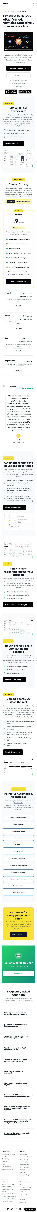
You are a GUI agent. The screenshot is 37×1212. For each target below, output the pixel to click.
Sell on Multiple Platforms (9, 1194)
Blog (21, 1184)
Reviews (22, 1197)
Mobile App (23, 1172)
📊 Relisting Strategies (18, 831)
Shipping (22, 1170)
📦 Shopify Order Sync (18, 858)
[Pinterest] (24, 1209)
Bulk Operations (24, 1167)
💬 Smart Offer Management (18, 817)
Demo (16, 75)
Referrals (22, 1199)
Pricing (4, 1164)
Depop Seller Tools (7, 1201)
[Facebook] (16, 1209)
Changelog (23, 1202)
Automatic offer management (18, 244)
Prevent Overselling (13, 680)
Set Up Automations (13, 507)
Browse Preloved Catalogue (25, 1190)
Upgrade (19, 306)
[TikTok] (12, 1209)
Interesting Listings (25, 1187)
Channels (5, 1161)
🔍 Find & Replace (18, 845)
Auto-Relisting (24, 1162)
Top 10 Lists (23, 1194)
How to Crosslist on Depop (8, 1190)
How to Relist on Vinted (9, 1199)
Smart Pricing (24, 1159)
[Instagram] (8, 1209)
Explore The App (16, 68)
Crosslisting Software (8, 1154)
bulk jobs (20, 805)
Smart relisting (18, 803)
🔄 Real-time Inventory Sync (18, 865)
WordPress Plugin (25, 1175)
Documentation (6, 1166)
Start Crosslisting (11, 143)
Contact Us (18, 370)
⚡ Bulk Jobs (18, 838)
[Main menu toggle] (33, 3)
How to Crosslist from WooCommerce (8, 1185)
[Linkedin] (20, 1209)
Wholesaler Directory (15, 274)
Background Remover (26, 1157)
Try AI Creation (11, 752)
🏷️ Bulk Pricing (18, 851)
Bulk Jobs (10, 488)
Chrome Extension (7, 1169)
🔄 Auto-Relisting (18, 824)
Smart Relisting (12, 480)
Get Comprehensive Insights (16, 605)
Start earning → (18, 934)
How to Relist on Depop (9, 1196)
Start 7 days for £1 (18, 281)
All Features (23, 1154)
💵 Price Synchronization (18, 872)
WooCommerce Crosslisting (6, 1158)
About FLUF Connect (26, 1182)
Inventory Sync (24, 1164)
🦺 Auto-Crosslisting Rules (18, 879)
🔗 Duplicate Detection (19, 886)
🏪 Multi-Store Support (18, 892)
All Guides (5, 1182)
